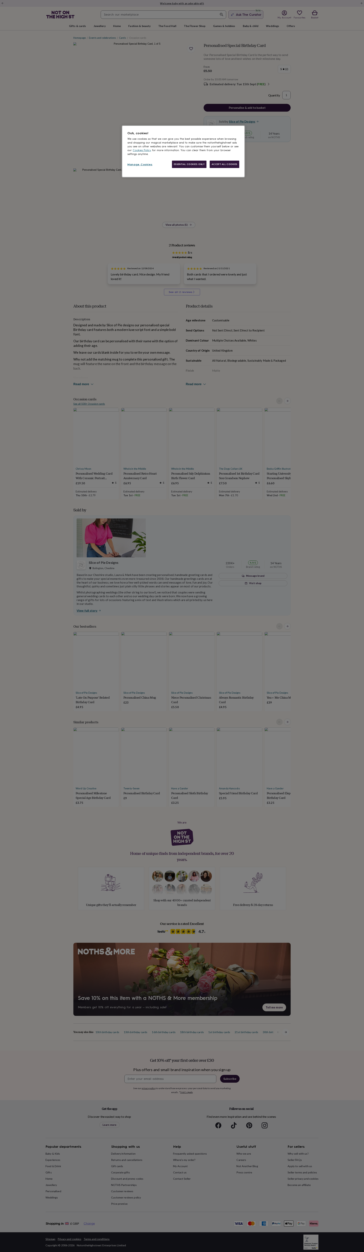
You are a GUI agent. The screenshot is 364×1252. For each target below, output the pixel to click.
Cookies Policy (142, 150)
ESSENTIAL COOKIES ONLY (189, 164)
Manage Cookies (139, 164)
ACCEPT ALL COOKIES (224, 164)
